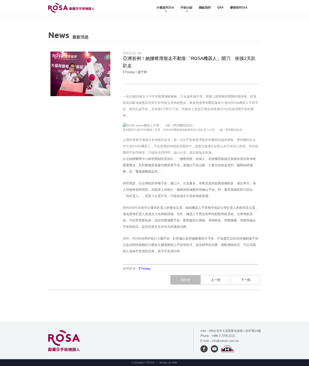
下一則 (245, 280)
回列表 (185, 280)
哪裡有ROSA (238, 7)
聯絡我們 (205, 7)
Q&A (220, 7)
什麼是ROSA (165, 7)
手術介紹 (186, 7)
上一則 (215, 280)
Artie (175, 362)
